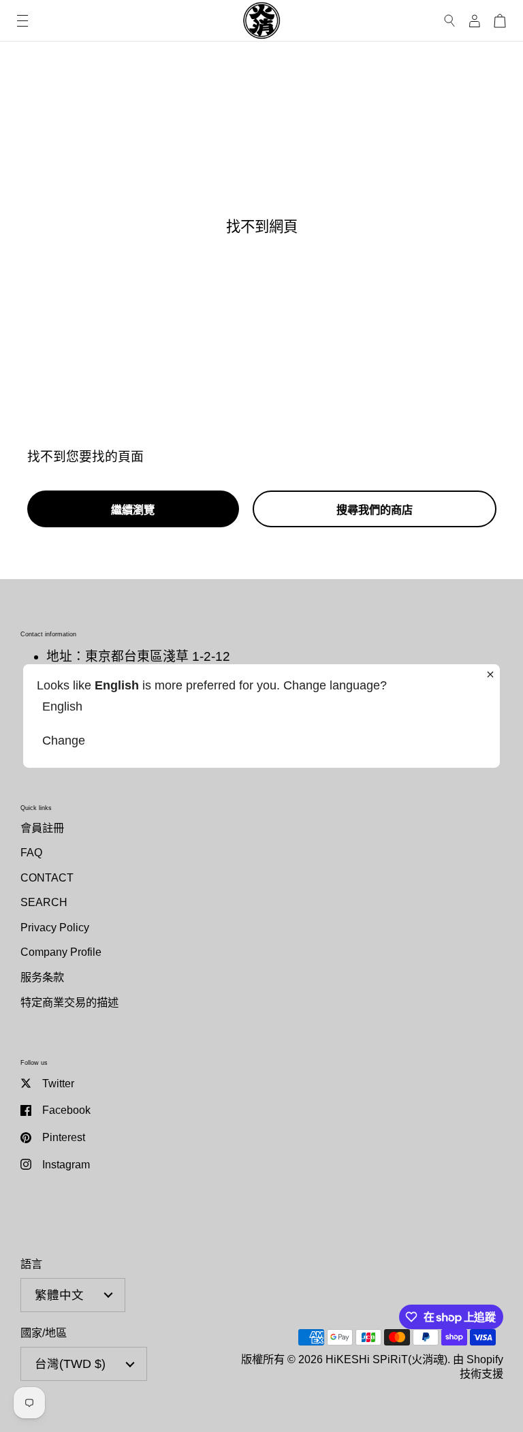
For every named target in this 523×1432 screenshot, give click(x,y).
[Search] (450, 20)
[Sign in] (474, 20)
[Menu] (22, 21)
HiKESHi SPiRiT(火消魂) (386, 1359)
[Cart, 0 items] (500, 21)
